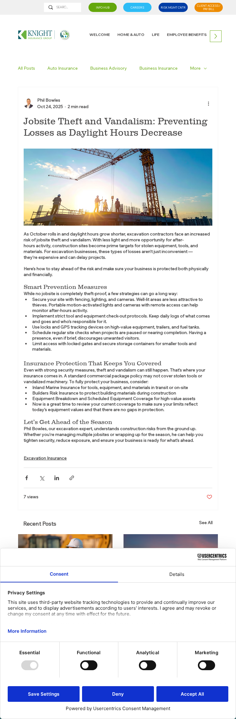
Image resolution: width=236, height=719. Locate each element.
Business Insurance (158, 68)
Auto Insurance (62, 68)
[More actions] (208, 103)
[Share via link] (72, 478)
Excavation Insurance (45, 458)
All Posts (26, 68)
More (195, 68)
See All (206, 522)
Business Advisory (108, 68)
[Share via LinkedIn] (57, 478)
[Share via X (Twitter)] (42, 478)
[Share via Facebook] (27, 478)
